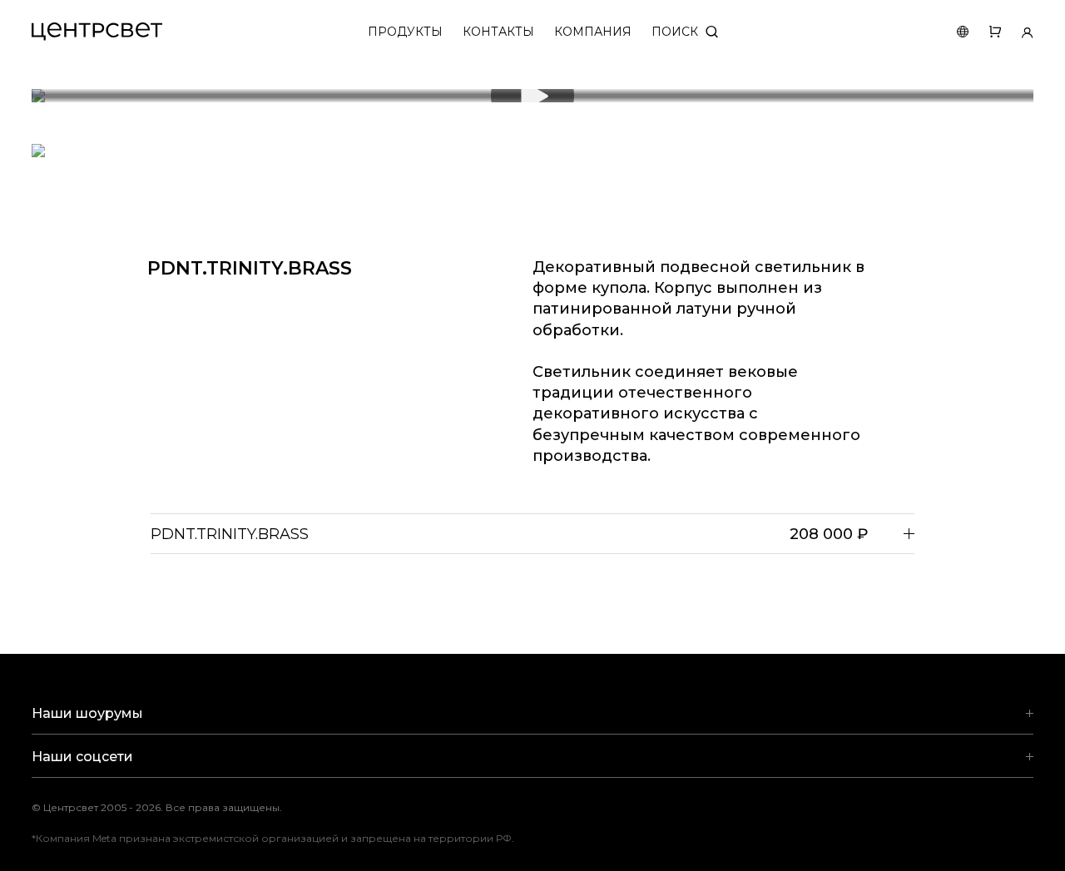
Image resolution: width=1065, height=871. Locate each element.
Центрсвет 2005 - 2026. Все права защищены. (169, 807)
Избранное (984, 32)
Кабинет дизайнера (1017, 32)
